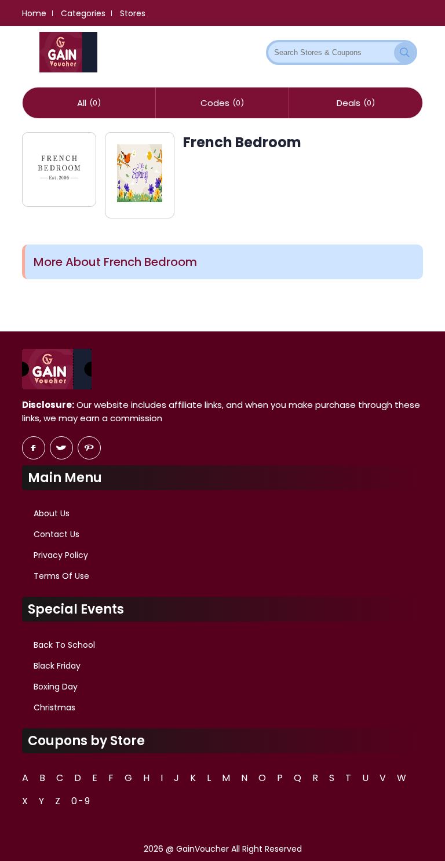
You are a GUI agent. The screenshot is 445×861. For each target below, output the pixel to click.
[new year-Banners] (140, 175)
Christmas (54, 707)
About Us (52, 513)
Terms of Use (61, 576)
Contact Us (56, 534)
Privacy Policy (61, 555)
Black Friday (57, 666)
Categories (83, 13)
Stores (132, 13)
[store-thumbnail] (59, 169)
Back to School (64, 645)
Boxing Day (56, 686)
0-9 (81, 801)
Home (34, 13)
